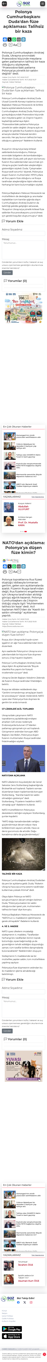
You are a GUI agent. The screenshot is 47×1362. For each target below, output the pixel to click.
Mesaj (5, 239)
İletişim (4, 1313)
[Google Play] (23, 1329)
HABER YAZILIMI (8, 1349)
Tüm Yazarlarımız (38, 497)
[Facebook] (18, 1302)
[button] (21, 531)
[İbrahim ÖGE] (9, 1265)
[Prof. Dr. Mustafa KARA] (9, 521)
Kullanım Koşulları (9, 1321)
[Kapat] (44, 1354)
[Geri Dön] (4, 3)
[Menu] (42, 3)
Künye (4, 1311)
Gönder (7, 272)
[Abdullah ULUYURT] (9, 507)
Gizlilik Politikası (8, 1319)
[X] (24, 1302)
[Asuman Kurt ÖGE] (9, 1279)
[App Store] (23, 1336)
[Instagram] (31, 1302)
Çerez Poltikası (7, 1316)
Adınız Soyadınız (12, 229)
